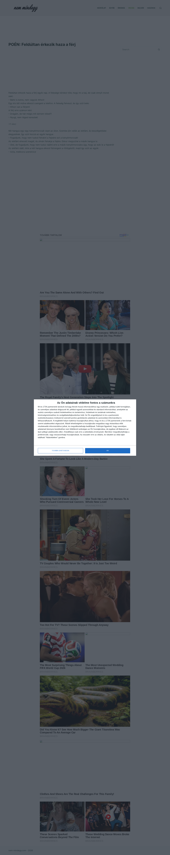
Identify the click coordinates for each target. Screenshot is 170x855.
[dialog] (85, 427)
